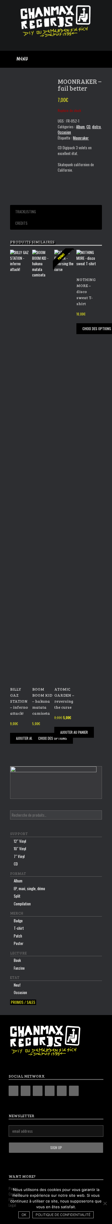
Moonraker (81, 138)
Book (17, 960)
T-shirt (19, 928)
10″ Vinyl (20, 848)
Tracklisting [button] (25, 211)
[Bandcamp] (13, 1091)
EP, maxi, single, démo (29, 888)
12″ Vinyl (20, 841)
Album (80, 126)
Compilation (22, 904)
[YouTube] (50, 1091)
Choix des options (52, 738)
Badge (18, 920)
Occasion (64, 132)
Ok (24, 1215)
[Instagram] (38, 1091)
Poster (19, 943)
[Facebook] (25, 1091)
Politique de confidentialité (63, 1215)
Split (17, 896)
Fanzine (19, 968)
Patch (18, 936)
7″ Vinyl (19, 856)
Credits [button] (21, 223)
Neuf (17, 985)
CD (88, 126)
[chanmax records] (56, 21)
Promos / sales (23, 1002)
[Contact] (62, 1091)
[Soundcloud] (74, 1091)
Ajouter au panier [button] (30, 738)
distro (96, 126)
